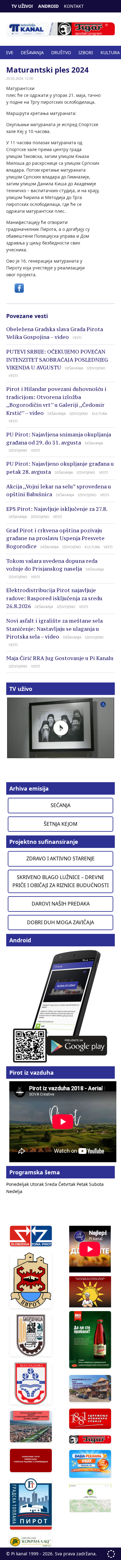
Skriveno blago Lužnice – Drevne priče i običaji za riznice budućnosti (60, 881)
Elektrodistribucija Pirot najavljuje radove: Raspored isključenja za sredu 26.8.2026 (54, 598)
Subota (96, 1184)
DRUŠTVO (61, 52)
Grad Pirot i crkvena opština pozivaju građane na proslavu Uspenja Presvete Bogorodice (55, 538)
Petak (83, 1184)
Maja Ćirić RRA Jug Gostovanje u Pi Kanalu (60, 658)
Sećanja (60, 805)
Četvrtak (67, 1184)
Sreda (51, 1184)
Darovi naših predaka (61, 903)
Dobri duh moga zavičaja (60, 922)
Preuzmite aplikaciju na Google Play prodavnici (60, 1006)
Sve (9, 52)
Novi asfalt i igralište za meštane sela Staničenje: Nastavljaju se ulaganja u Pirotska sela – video (54, 628)
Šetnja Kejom (61, 823)
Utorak (37, 1184)
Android (48, 6)
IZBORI (85, 52)
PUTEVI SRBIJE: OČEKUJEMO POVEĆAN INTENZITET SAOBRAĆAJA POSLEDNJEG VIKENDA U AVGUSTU (57, 359)
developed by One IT (111, 1554)
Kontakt (74, 6)
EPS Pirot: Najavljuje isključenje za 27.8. (57, 509)
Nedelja (14, 1191)
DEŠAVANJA (32, 52)
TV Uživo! (22, 6)
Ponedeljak (18, 1184)
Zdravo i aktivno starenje (60, 858)
